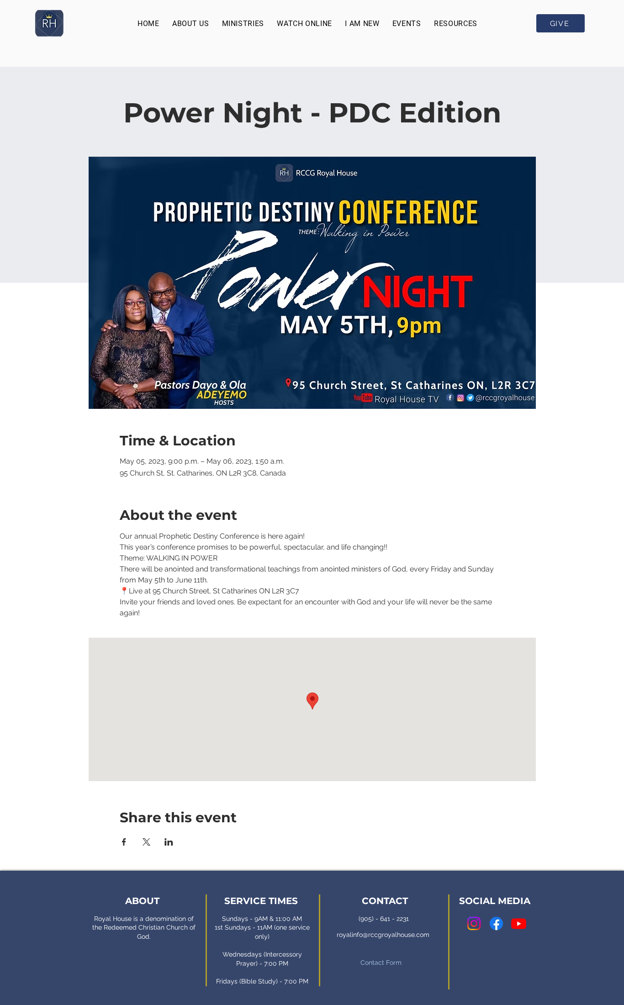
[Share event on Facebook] (124, 842)
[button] (190, 24)
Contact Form (381, 962)
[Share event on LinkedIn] (168, 842)
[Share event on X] (146, 842)
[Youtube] (519, 923)
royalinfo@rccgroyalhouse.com (383, 934)
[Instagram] (474, 923)
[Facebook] (496, 923)
